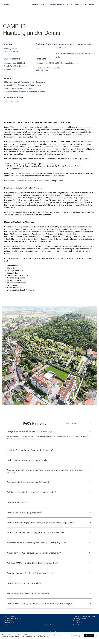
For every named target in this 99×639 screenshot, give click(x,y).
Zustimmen (89, 636)
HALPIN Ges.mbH (9, 617)
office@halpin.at (49, 625)
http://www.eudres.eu (17, 168)
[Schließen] (97, 635)
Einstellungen (77, 636)
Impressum (44, 632)
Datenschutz (54, 632)
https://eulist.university (46, 163)
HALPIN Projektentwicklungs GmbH (84, 617)
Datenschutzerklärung (42, 637)
